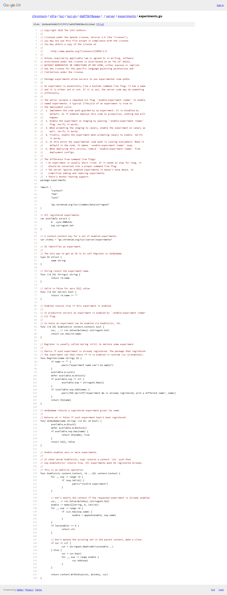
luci (61, 16)
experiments (127, 16)
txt (213, 589)
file (100, 24)
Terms (38, 589)
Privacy (29, 589)
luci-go (72, 16)
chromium (39, 16)
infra (53, 16)
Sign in (220, 5)
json (221, 589)
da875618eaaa (90, 16)
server (110, 16)
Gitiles (20, 589)
